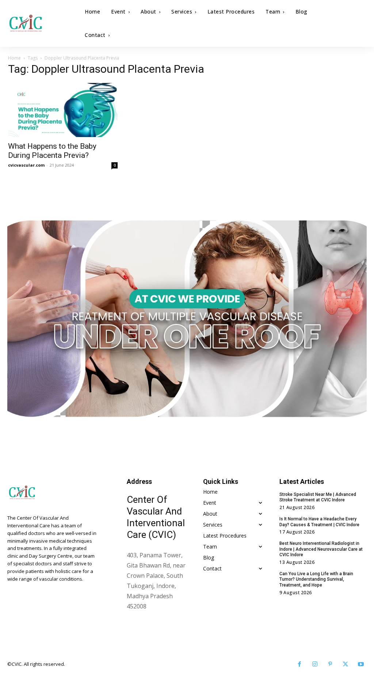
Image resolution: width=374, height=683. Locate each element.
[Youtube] (361, 664)
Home (14, 58)
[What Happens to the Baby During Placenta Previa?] (63, 110)
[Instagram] (315, 664)
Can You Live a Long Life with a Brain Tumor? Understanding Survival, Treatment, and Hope (316, 579)
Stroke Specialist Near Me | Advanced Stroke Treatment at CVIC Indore (317, 497)
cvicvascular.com (26, 165)
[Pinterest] (330, 664)
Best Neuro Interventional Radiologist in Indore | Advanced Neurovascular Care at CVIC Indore (321, 549)
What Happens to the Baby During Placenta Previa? (52, 151)
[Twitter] (345, 664)
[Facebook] (299, 664)
